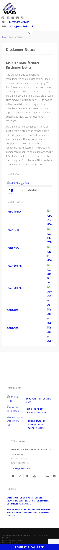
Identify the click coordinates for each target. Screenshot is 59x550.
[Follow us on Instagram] (22, 18)
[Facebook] (41, 476)
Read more (41, 412)
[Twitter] (27, 476)
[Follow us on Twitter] (3, 17)
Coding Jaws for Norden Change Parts (36, 424)
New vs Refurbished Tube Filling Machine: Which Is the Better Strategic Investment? (29, 512)
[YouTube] (34, 476)
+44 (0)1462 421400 (18, 22)
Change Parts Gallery (28, 190)
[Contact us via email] (14, 476)
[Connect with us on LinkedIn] (17, 18)
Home (4, 37)
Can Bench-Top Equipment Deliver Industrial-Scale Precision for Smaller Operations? (28, 500)
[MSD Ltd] (10, 8)
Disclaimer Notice (9, 542)
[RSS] (20, 476)
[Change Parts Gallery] (18, 183)
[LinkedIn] (47, 476)
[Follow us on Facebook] (13, 18)
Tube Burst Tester (35, 398)
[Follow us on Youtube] (8, 18)
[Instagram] (54, 476)
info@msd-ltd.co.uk (22, 26)
